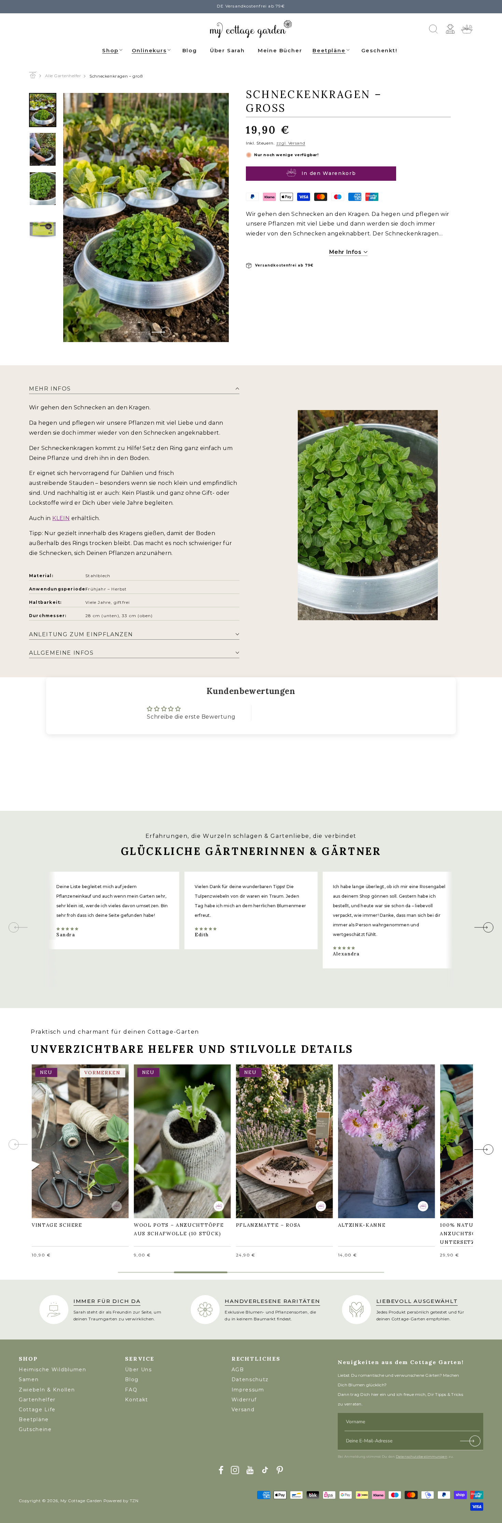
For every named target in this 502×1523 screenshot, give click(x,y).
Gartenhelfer (37, 1400)
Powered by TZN (121, 1500)
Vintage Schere (60, 1136)
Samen (29, 1379)
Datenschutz (250, 1379)
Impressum (248, 1390)
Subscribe (470, 1442)
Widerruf (244, 1400)
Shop (110, 50)
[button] (112, 50)
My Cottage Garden (81, 1500)
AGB (238, 1369)
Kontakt (136, 1400)
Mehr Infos (346, 252)
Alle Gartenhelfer (63, 75)
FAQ (131, 1390)
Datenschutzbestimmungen (421, 1456)
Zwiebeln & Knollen (47, 1390)
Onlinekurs (149, 50)
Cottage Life (37, 1409)
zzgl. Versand (290, 143)
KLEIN (61, 518)
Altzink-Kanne (365, 1136)
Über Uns (138, 1369)
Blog (132, 1379)
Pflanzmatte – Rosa (271, 1136)
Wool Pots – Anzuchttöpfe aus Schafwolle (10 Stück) (182, 1140)
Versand (243, 1409)
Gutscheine (35, 1429)
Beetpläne (328, 50)
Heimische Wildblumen (52, 1369)
